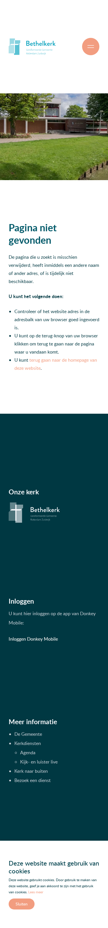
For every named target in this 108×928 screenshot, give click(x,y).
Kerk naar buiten (31, 771)
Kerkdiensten (27, 743)
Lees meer (35, 892)
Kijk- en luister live (39, 762)
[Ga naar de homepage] (32, 46)
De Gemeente (28, 734)
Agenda (27, 752)
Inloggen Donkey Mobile (33, 639)
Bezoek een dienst (32, 780)
